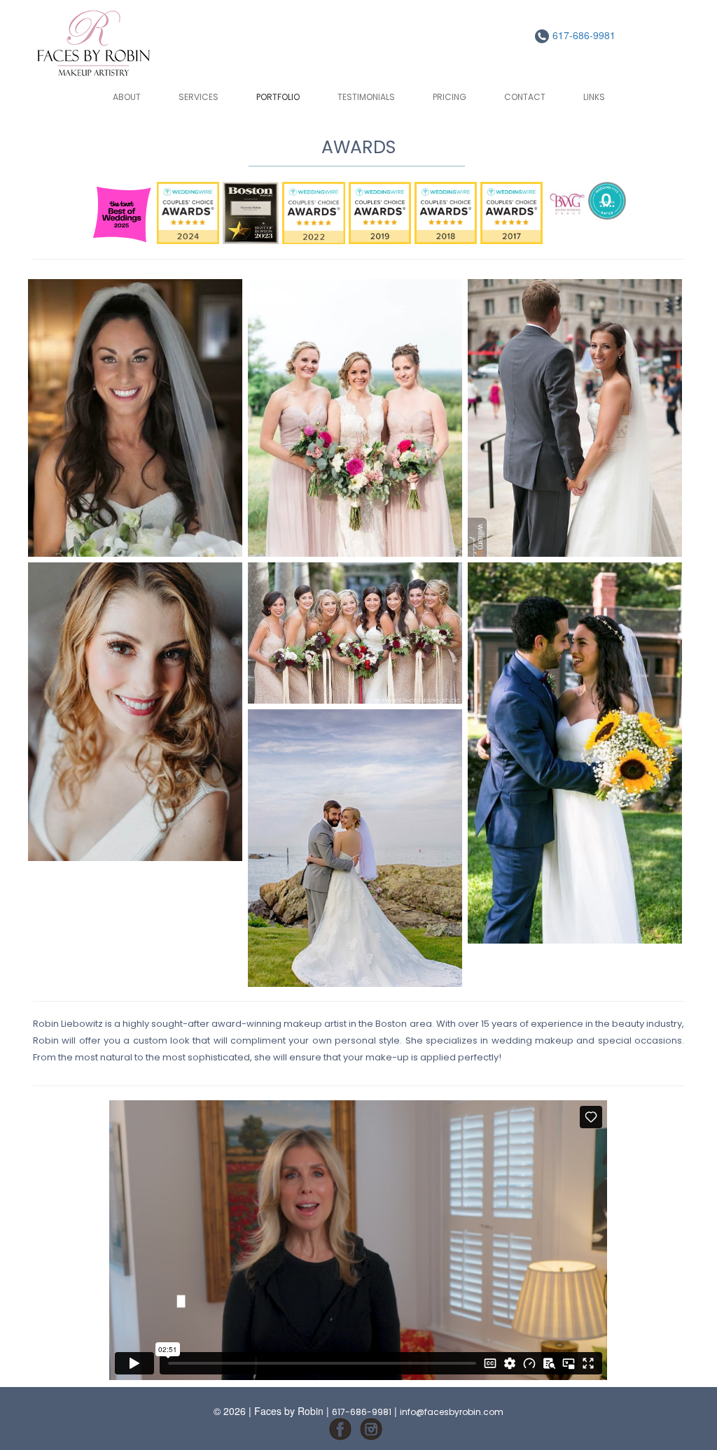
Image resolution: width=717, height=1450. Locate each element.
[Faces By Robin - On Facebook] (340, 1428)
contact (524, 97)
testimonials (366, 97)
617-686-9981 (582, 35)
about (127, 97)
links (594, 97)
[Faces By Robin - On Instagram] (371, 1428)
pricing (449, 97)
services (198, 97)
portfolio (278, 97)
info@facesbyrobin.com (451, 1412)
